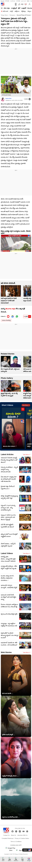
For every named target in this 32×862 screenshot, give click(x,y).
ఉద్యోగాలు (17, 11)
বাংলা (28, 1)
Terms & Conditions (16, 841)
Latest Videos (7, 553)
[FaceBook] (12, 831)
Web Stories (6, 652)
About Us (13, 835)
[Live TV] (25, 4)
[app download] (15, 4)
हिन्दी (7, 1)
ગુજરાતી (23, 1)
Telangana (12, 15)
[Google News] (27, 831)
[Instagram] (20, 831)
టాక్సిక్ (11, 11)
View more (25, 405)
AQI (22, 4)
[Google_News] (12, 316)
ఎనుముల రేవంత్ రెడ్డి (6, 320)
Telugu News (4, 15)
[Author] (3, 99)
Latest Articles (7, 454)
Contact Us (6, 835)
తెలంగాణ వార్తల (10, 309)
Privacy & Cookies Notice (22, 838)
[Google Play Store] (11, 849)
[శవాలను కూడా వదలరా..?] (13, 428)
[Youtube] (8, 316)
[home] (2, 8)
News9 (2, 1)
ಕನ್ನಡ (13, 1)
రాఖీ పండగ (5, 11)
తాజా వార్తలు (7, 8)
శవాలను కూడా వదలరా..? (9, 446)
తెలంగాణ (29, 8)
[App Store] (21, 851)
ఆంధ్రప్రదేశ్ (23, 8)
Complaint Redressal (7, 838)
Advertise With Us (22, 835)
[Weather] (19, 4)
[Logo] (2, 4)
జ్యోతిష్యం (23, 11)
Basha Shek (8, 98)
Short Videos (7, 405)
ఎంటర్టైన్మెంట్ (14, 8)
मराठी (18, 1)
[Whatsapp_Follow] (17, 316)
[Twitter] (16, 831)
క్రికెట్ (19, 8)
